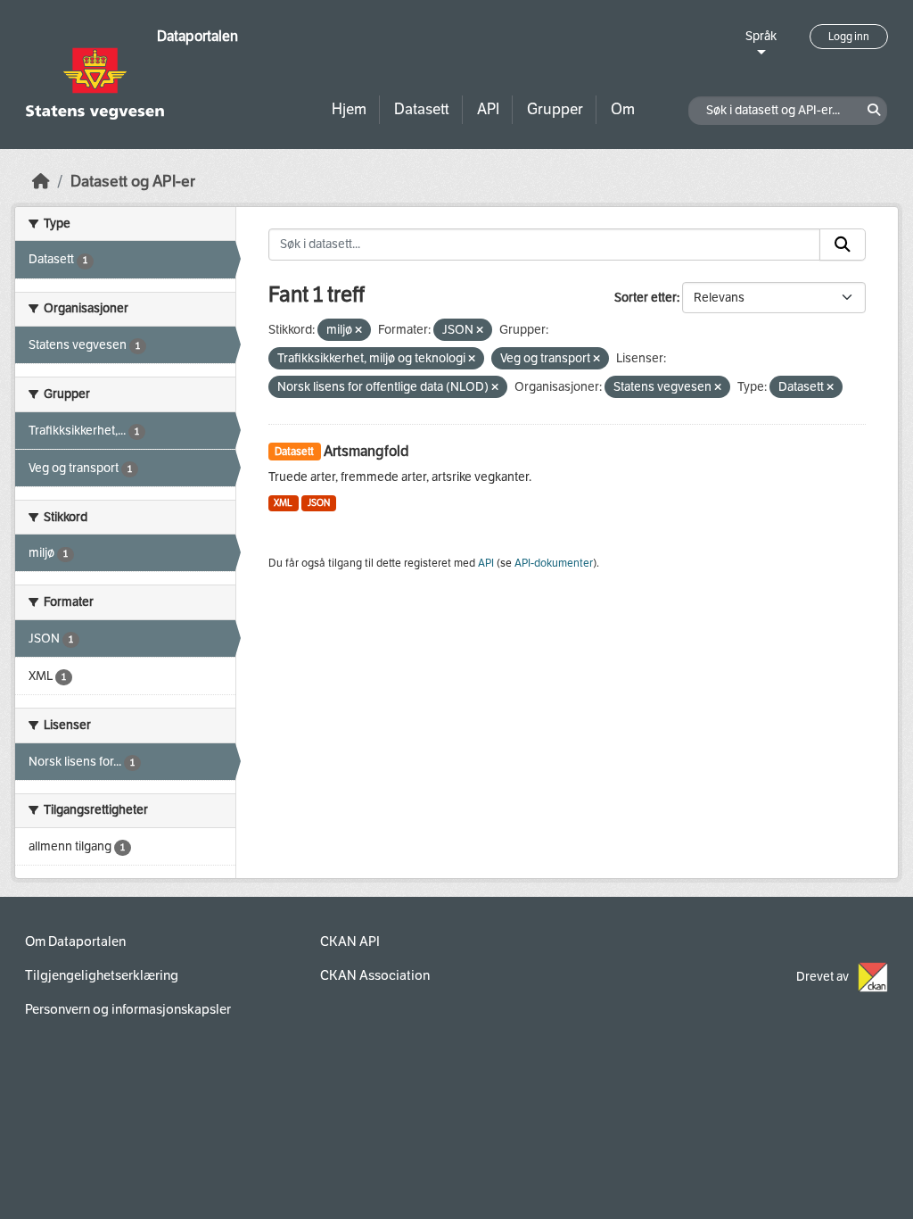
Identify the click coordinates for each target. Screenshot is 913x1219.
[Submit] (842, 244)
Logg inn (848, 36)
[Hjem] (41, 181)
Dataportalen (197, 36)
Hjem (349, 109)
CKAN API (350, 941)
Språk (761, 36)
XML (283, 503)
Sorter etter (645, 297)
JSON (319, 503)
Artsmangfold (366, 451)
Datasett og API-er (132, 181)
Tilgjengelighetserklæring (101, 975)
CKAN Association (375, 975)
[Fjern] (358, 330)
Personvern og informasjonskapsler (128, 1009)
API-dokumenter (553, 563)
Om (623, 109)
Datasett (421, 109)
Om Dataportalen (75, 941)
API (488, 109)
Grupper (555, 109)
